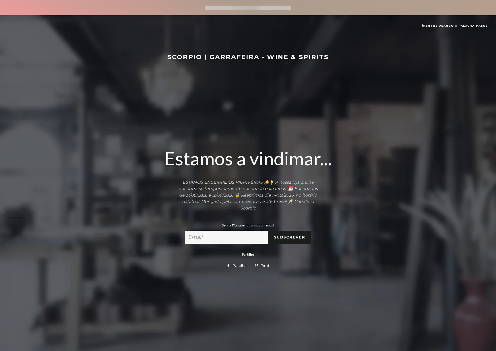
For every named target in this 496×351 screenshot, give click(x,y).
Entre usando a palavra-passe (456, 25)
